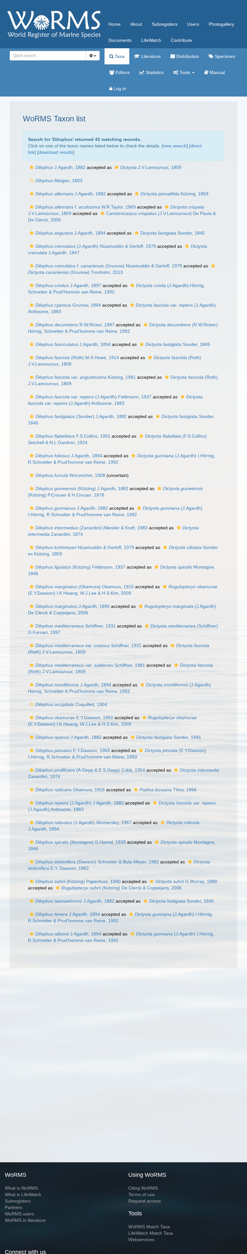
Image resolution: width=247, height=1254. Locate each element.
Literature (150, 56)
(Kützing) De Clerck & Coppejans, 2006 (121, 887)
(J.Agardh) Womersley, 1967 (83, 822)
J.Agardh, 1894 (70, 233)
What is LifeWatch (23, 1194)
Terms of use (141, 1194)
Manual (216, 72)
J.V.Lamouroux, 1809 (150, 167)
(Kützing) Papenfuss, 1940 (78, 881)
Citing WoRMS (143, 1188)
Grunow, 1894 (68, 305)
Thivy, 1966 (168, 789)
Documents (120, 40)
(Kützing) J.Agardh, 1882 (81, 488)
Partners (13, 1207)
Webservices (141, 1239)
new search (175, 145)
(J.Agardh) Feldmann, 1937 (93, 396)
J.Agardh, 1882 (60, 167)
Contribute (181, 40)
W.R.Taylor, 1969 (85, 206)
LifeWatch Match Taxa (150, 1233)
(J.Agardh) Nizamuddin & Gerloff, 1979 (95, 246)
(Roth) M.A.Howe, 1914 (77, 357)
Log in (119, 88)
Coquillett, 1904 (71, 704)
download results (56, 152)
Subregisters (165, 24)
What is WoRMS (21, 1188)
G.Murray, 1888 (186, 881)
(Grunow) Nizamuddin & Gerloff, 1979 (108, 265)
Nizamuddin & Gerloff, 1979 (84, 547)
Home (114, 24)
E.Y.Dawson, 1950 (74, 717)
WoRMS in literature (25, 1220)
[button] (31, 167)
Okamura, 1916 (70, 789)
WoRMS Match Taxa (149, 1226)
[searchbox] (46, 55)
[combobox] (48, 55)
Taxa (119, 56)
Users (193, 24)
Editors (122, 72)
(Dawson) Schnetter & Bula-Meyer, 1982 (97, 861)
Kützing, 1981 (85, 377)
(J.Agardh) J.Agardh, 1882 (79, 802)
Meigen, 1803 (58, 180)
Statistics (154, 72)
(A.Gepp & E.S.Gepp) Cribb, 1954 (90, 770)
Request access (144, 1200)
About (136, 24)
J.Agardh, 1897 (68, 285)
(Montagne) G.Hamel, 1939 (80, 842)
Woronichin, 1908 (70, 475)
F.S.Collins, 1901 (72, 436)
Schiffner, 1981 (90, 665)
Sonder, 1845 (172, 233)
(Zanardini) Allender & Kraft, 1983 (91, 527)
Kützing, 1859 (174, 193)
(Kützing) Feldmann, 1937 (80, 567)
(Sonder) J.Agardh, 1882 (81, 416)
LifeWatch (151, 40)
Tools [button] (184, 72)
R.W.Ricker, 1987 (74, 324)
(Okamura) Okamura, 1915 (84, 586)
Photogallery (221, 24)
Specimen (224, 56)
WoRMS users (19, 1213)
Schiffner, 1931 (75, 625)
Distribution (187, 56)
